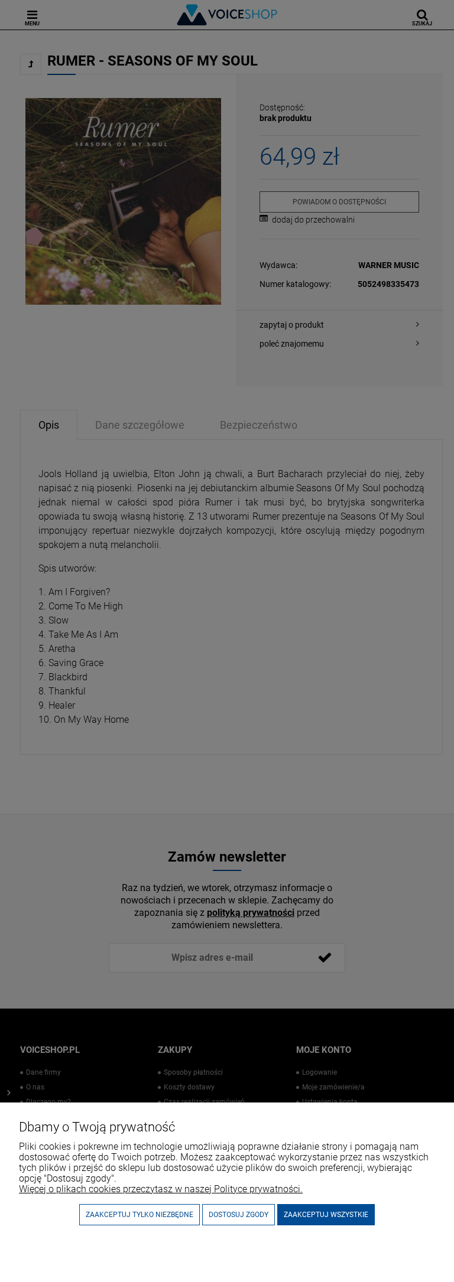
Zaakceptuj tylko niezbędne (139, 1215)
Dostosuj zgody (238, 1215)
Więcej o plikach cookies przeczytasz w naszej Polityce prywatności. (161, 1189)
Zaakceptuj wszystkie (326, 1215)
